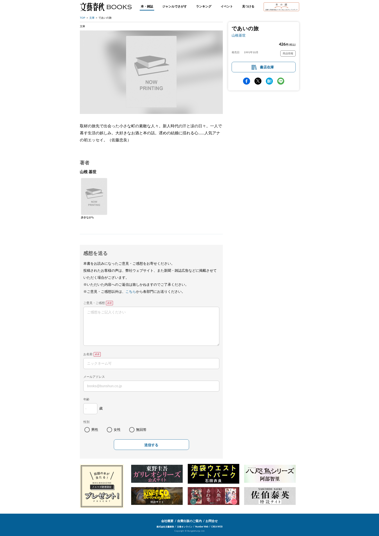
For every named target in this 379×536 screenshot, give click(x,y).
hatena (269, 81)
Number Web (201, 527)
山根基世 (239, 35)
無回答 (141, 429)
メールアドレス (94, 376)
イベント (227, 6)
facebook (246, 81)
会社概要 (167, 521)
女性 (117, 429)
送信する (151, 445)
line (280, 81)
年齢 (86, 399)
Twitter (257, 81)
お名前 (88, 354)
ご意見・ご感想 (94, 303)
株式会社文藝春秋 (165, 527)
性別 (86, 422)
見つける (248, 6)
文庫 (92, 17)
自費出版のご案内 (189, 521)
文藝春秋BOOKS (106, 7)
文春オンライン (184, 527)
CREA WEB (217, 527)
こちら (130, 291)
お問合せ (212, 521)
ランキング (203, 6)
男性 (94, 429)
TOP (82, 17)
